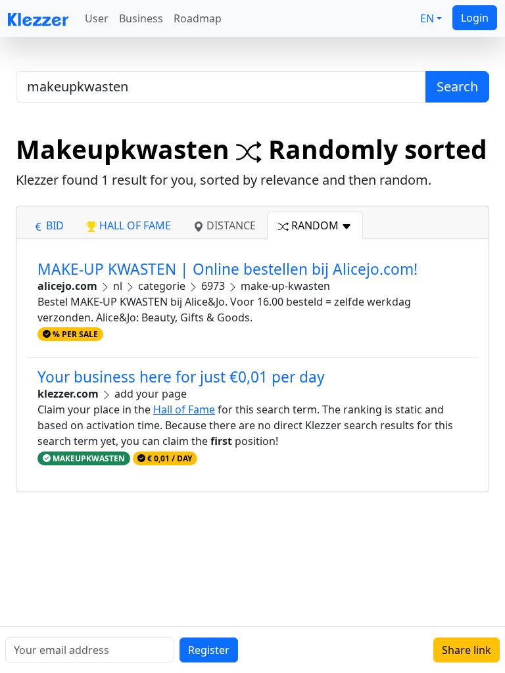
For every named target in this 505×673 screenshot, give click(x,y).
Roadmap (198, 18)
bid (53, 225)
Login (475, 18)
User (96, 18)
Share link (466, 650)
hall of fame (134, 225)
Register (208, 650)
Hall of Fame (184, 409)
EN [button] (427, 18)
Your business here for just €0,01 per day (181, 377)
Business (141, 18)
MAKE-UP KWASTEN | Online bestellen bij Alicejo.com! (227, 269)
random (315, 225)
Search (457, 86)
